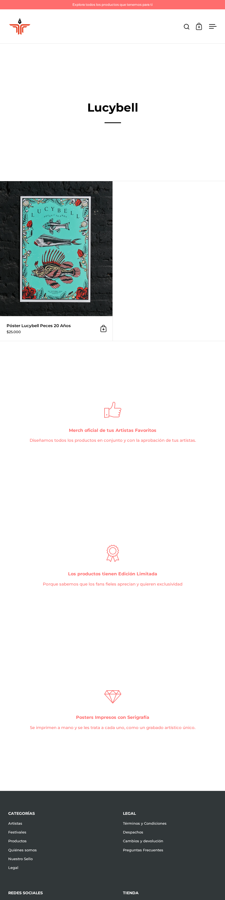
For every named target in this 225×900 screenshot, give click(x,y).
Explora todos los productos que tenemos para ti (112, 4)
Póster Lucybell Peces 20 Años (56, 261)
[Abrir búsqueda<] (187, 26)
